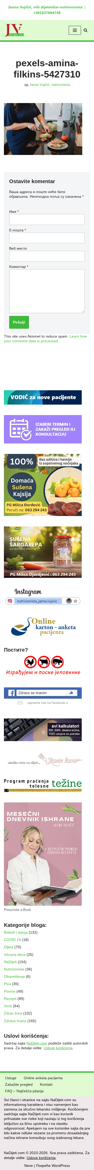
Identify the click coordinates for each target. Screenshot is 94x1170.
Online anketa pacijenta (43, 1078)
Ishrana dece (15, 954)
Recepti (10, 999)
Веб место (18, 248)
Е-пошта (17, 230)
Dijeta (8, 947)
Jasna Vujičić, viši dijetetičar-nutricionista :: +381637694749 (47, 10)
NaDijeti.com (36, 1043)
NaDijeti (10, 962)
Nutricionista (14, 969)
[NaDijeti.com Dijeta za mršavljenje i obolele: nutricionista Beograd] (14, 30)
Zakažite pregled (19, 1084)
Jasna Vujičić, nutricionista (49, 85)
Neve (28, 1165)
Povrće (9, 991)
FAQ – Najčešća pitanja (24, 1091)
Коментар (18, 267)
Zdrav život (13, 1013)
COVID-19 (12, 940)
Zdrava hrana (15, 1021)
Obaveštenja (14, 976)
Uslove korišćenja (58, 1048)
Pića (7, 984)
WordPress (61, 1165)
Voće (8, 1006)
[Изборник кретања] (75, 30)
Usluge (10, 1078)
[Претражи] (85, 30)
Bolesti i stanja (16, 932)
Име (14, 211)
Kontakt (46, 1084)
